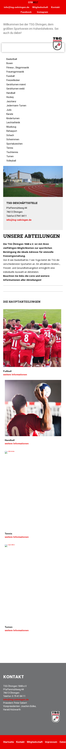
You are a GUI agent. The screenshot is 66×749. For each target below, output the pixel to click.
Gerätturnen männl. (16, 84)
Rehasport (11, 131)
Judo (9, 110)
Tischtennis (12, 152)
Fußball (7, 371)
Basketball (11, 59)
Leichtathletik (13, 122)
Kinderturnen (13, 118)
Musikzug (11, 127)
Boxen (9, 63)
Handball (10, 93)
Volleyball (11, 160)
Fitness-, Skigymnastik (17, 67)
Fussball (10, 76)
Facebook (26, 12)
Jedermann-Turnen (16, 105)
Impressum (51, 742)
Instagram (42, 12)
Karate (9, 114)
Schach (10, 135)
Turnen (10, 156)
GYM (33, 2)
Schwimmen (12, 139)
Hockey (10, 97)
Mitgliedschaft (40, 7)
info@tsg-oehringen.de (16, 7)
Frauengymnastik (15, 71)
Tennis (9, 148)
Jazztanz (11, 101)
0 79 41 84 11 (18, 696)
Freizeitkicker (13, 80)
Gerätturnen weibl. (15, 88)
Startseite (8, 742)
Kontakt (55, 7)
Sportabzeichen (14, 143)
